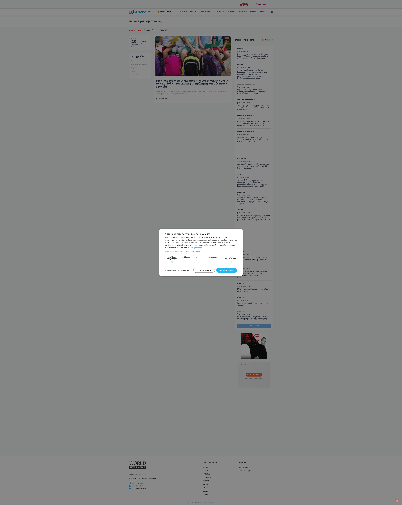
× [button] (239, 231)
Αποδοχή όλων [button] (226, 270)
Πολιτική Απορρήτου (196, 247)
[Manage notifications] (397, 500)
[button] (201, 251)
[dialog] (201, 252)
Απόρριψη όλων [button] (204, 270)
